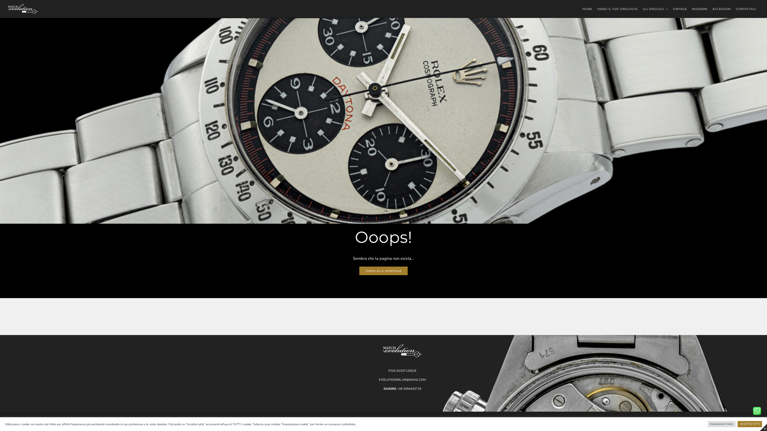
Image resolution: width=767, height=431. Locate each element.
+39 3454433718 (402, 389)
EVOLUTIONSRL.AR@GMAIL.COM (402, 380)
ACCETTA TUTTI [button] (750, 424)
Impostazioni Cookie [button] (721, 424)
